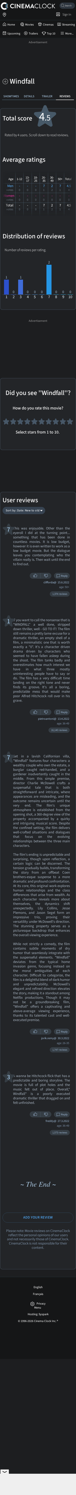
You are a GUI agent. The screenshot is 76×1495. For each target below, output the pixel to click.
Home (11, 25)
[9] (62, 423)
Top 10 (51, 33)
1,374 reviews (59, 594)
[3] (20, 423)
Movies (29, 25)
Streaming (68, 25)
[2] (13, 423)
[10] (69, 423)
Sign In (66, 14)
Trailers (33, 33)
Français (38, 1294)
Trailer (47, 96)
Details (29, 96)
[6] (41, 423)
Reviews (65, 96)
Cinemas (48, 25)
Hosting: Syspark (38, 1314)
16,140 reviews (59, 730)
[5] (34, 423)
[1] (6, 423)
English (38, 1287)
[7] (48, 423)
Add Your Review (38, 1217)
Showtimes (11, 96)
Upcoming (13, 33)
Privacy (41, 1304)
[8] (55, 423)
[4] (27, 423)
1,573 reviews (59, 1132)
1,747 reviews (59, 1050)
